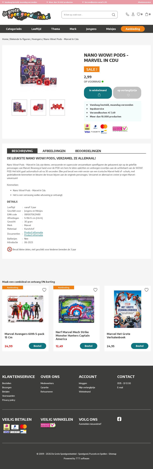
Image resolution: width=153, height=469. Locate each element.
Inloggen (83, 383)
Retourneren (47, 391)
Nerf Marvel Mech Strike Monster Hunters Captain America (73, 335)
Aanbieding (133, 28)
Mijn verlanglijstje (87, 387)
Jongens (91, 28)
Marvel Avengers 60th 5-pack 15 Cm (24, 335)
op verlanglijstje (127, 90)
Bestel (37, 345)
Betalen (6, 391)
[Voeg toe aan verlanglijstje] (44, 290)
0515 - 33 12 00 (124, 383)
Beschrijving (22, 151)
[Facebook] (119, 420)
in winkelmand (98, 90)
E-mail (120, 387)
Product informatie (33, 232)
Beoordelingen (88, 151)
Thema (55, 28)
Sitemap (112, 454)
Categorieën (14, 28)
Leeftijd (36, 28)
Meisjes (111, 28)
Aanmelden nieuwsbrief (90, 424)
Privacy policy (8, 400)
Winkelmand (85, 391)
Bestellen (6, 383)
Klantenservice (144, 2)
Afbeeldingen (54, 151)
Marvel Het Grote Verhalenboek (118, 335)
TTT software (82, 458)
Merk (73, 28)
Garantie (45, 387)
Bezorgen (7, 387)
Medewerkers (47, 383)
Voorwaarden (8, 396)
